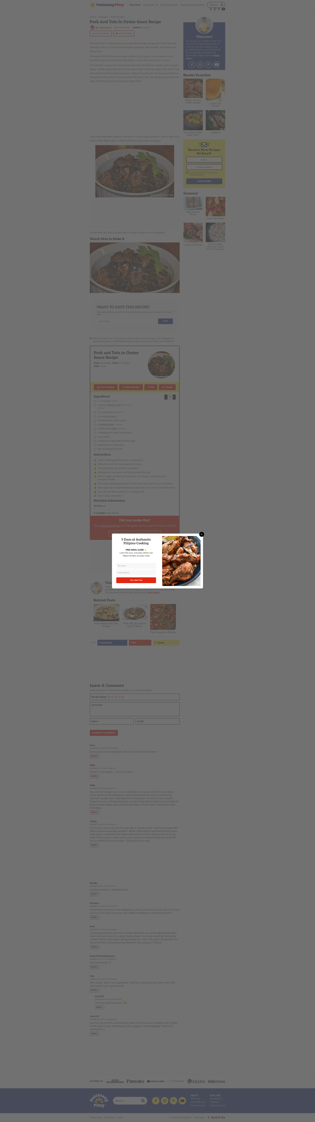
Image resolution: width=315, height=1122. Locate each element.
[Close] (201, 534)
